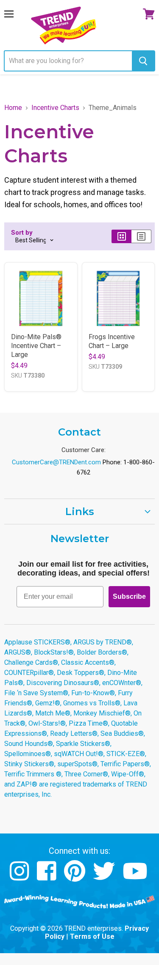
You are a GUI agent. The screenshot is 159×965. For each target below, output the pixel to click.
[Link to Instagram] (20, 877)
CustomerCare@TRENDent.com (56, 462)
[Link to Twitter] (105, 877)
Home (13, 108)
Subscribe (129, 596)
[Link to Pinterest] (75, 877)
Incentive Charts (55, 108)
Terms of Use (92, 936)
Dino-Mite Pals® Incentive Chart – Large (36, 346)
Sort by (22, 232)
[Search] (143, 61)
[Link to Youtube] (136, 877)
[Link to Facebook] (48, 877)
